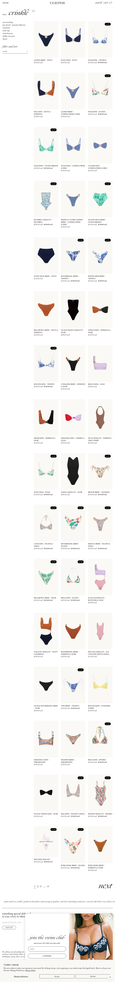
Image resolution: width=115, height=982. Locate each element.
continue (47, 956)
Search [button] (98, 3)
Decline (93, 976)
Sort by (5, 51)
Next (105, 886)
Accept (56, 976)
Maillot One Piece (9, 36)
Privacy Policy (30, 970)
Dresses (5, 39)
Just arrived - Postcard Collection (14, 25)
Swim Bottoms (8, 33)
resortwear (6, 28)
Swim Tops (6, 30)
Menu (5, 3)
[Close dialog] (110, 916)
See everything (8, 22)
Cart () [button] (108, 3)
